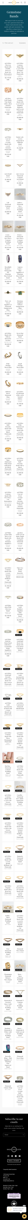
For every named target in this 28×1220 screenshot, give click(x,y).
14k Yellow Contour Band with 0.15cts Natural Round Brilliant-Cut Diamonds (20, 740)
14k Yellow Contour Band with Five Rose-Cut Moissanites (8, 496)
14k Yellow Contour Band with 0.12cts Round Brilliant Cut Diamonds (8, 861)
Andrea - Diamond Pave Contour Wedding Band (20, 207)
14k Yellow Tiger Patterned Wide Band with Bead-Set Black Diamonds (8, 463)
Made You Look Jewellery (15, 1164)
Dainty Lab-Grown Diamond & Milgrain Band (20, 140)
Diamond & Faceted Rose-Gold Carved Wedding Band (8, 1005)
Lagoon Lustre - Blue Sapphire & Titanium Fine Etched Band (20, 272)
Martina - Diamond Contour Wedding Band (8, 769)
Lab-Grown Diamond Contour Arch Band (20, 176)
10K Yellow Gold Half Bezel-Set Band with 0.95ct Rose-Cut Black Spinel (20, 645)
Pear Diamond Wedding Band (8, 951)
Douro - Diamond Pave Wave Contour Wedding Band (20, 239)
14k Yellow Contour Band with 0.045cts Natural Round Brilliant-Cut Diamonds (20, 830)
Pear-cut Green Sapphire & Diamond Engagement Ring (8, 305)
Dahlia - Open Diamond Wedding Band (8, 919)
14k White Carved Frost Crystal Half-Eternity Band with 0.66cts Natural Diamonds (20, 500)
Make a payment (14, 1160)
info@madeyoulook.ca (8, 1180)
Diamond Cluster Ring (8, 1087)
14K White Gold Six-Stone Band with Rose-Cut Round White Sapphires (8, 645)
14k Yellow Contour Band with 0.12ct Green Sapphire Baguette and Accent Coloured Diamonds (20, 105)
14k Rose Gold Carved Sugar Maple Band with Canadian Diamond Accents (20, 538)
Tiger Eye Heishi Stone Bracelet (20, 570)
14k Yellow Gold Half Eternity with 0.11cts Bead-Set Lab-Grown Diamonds (8, 679)
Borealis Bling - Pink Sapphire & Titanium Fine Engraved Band (8, 1061)
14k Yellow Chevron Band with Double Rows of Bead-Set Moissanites (8, 68)
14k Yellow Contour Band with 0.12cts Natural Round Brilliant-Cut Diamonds (8, 575)
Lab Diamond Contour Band (8, 205)
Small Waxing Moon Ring (20, 365)
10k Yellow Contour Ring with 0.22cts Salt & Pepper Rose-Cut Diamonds (20, 68)
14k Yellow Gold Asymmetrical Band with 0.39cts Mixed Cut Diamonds (20, 679)
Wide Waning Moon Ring (8, 365)
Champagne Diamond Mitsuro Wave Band (8, 976)
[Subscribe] (23, 1135)
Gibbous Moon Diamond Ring (8, 394)
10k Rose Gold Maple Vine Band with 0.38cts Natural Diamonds (8, 102)
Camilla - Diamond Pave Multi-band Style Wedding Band (20, 799)
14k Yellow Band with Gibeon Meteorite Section (8, 336)
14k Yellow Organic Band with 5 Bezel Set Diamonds (8, 889)
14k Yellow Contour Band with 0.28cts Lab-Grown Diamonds (8, 827)
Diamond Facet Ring (20, 1057)
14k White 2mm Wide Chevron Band (8, 608)
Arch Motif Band (8, 175)
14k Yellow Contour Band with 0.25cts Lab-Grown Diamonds (8, 799)
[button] (3, 2)
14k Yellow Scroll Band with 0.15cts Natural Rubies (20, 395)
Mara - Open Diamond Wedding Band (20, 977)
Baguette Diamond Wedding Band (20, 858)
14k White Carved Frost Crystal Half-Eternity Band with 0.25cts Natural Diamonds (20, 1094)
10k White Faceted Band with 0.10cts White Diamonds (20, 770)
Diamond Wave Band (20, 950)
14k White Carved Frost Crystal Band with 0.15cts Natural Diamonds (8, 143)
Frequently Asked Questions (10, 1169)
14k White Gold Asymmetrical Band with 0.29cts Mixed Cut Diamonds (8, 708)
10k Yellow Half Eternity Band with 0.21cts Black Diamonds (8, 428)
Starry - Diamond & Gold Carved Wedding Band (20, 1032)
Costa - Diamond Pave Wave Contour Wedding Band (8, 239)
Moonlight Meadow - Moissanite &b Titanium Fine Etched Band (8, 272)
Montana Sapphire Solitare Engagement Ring (20, 304)
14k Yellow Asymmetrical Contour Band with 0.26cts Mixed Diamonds (20, 891)
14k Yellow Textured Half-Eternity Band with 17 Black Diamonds (20, 463)
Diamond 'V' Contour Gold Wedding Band (20, 1004)
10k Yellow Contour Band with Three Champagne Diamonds (8, 737)
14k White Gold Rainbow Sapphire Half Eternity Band (20, 611)
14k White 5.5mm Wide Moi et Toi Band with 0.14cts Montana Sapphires (8, 538)
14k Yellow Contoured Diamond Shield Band (20, 705)
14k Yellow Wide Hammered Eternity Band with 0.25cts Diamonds (20, 428)
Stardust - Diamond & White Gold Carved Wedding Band (8, 1033)
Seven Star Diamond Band (20, 335)
